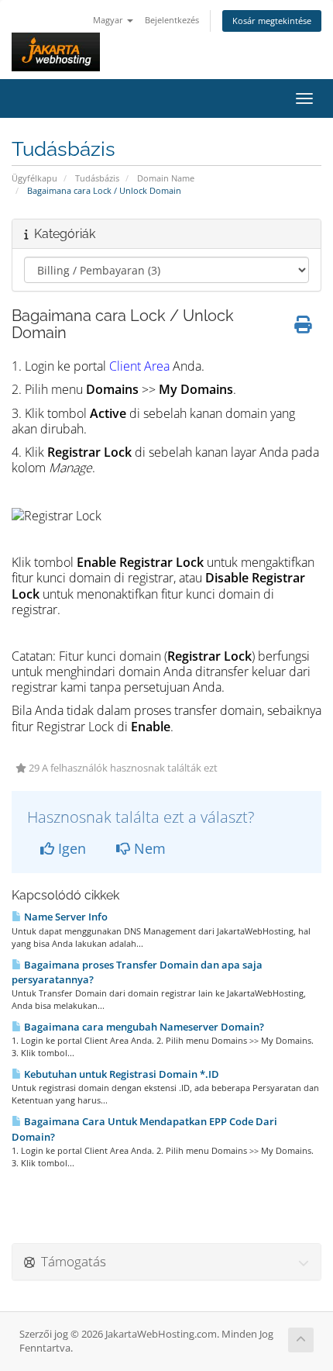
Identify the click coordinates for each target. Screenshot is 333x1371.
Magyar (109, 20)
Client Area (139, 366)
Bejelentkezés (172, 20)
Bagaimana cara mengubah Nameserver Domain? (143, 1027)
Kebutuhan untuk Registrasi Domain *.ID (120, 1074)
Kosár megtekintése (271, 20)
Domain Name (165, 178)
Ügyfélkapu (34, 178)
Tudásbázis (97, 178)
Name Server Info (65, 917)
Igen (70, 848)
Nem (148, 848)
